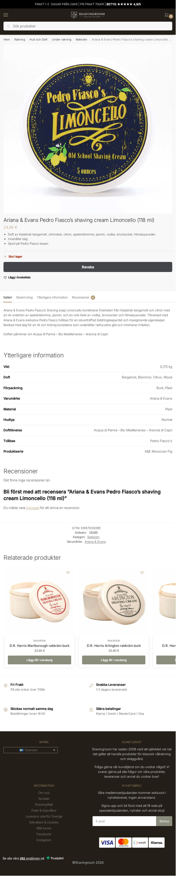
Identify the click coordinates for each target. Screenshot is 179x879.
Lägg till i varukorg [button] (39, 660)
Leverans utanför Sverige (44, 816)
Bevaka (88, 267)
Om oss (44, 793)
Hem (6, 39)
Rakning (19, 39)
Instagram (43, 840)
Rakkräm (81, 39)
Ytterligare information (52, 297)
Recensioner (83, 297)
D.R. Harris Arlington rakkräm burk (114, 646)
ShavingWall (44, 805)
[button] (167, 15)
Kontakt (43, 799)
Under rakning (61, 39)
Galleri (7, 297)
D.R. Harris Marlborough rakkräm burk (39, 646)
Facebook (43, 834)
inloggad (32, 508)
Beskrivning (24, 297)
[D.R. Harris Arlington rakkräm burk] (114, 601)
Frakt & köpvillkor (44, 810)
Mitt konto (44, 828)
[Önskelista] (68, 572)
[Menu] (9, 15)
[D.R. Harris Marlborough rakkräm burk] (39, 601)
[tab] (7, 297)
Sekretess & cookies (44, 822)
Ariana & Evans (95, 541)
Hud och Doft (38, 39)
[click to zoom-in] (87, 129)
